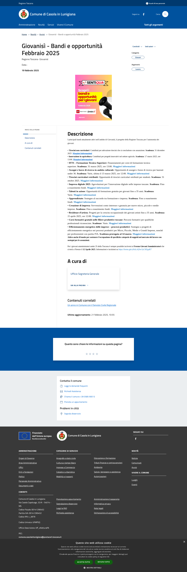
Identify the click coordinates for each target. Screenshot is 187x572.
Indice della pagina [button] (32, 129)
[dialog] (93, 555)
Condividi (136, 46)
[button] (93, 567)
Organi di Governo (26, 458)
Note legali (98, 508)
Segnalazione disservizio (66, 503)
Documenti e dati (26, 485)
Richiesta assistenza (65, 512)
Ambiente (98, 467)
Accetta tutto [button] (83, 562)
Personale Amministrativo (30, 481)
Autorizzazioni (100, 476)
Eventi (134, 484)
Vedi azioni (149, 46)
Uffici (21, 467)
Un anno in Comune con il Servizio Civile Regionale (92, 305)
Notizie (135, 458)
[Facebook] (142, 14)
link (108, 557)
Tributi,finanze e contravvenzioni (108, 462)
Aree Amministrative (28, 462)
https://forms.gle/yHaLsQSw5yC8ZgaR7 (135, 249)
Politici (22, 476)
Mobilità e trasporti (64, 476)
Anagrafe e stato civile (66, 458)
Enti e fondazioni (26, 471)
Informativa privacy (102, 503)
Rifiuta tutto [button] (104, 562)
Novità (33, 34)
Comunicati (136, 462)
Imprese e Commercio (65, 467)
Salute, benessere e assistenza (107, 471)
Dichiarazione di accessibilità (106, 512)
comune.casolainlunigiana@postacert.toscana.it (40, 536)
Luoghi (135, 479)
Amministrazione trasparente (106, 499)
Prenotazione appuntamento (68, 499)
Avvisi (42, 34)
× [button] (184, 542)
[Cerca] (165, 14)
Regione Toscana (26, 3)
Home (24, 34)
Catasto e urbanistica (65, 471)
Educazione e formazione (105, 458)
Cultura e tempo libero (66, 462)
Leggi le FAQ (61, 508)
